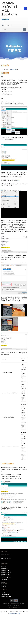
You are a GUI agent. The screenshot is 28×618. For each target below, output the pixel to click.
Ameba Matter (4, 579)
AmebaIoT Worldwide (6, 596)
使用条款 (18, 605)
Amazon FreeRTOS (5, 574)
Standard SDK (4, 568)
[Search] (24, 29)
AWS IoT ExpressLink (6, 572)
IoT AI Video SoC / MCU (6, 555)
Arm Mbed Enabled (5, 576)
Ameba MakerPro (5, 594)
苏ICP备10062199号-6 (14, 607)
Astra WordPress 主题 (14, 613)
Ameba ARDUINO (5, 570)
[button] (3, 21)
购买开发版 (4, 567)
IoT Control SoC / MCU (6, 558)
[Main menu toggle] (25, 8)
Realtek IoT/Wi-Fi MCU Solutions (9, 8)
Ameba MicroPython (6, 578)
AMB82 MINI (13, 69)
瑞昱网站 (3, 593)
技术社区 (3, 586)
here (18, 180)
